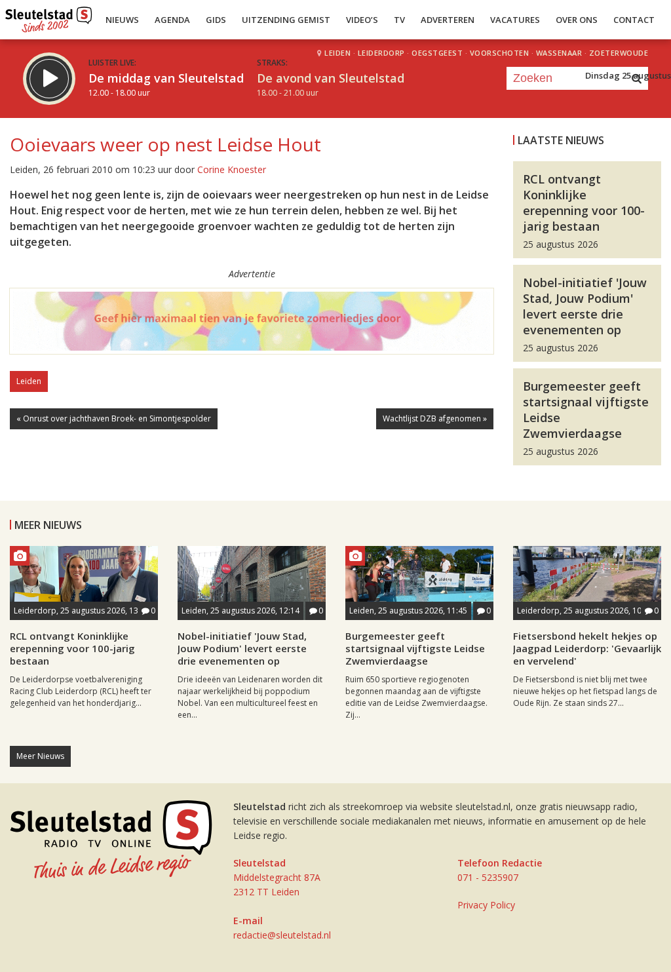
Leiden (28, 381)
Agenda (172, 20)
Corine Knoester (231, 169)
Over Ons (577, 20)
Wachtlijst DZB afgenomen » (435, 418)
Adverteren (447, 20)
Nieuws (122, 20)
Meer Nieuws (40, 756)
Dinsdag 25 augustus (628, 75)
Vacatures (515, 20)
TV (399, 20)
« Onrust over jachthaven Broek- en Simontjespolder (113, 418)
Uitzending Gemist (286, 20)
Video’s (362, 20)
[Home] (49, 16)
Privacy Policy (486, 905)
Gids (216, 20)
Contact (634, 20)
